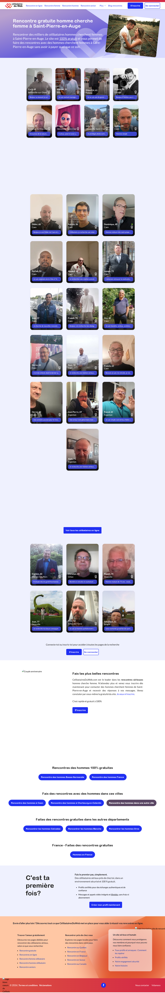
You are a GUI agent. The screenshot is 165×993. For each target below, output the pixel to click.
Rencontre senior (88, 5)
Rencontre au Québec (76, 947)
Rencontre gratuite (27, 950)
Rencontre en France (76, 951)
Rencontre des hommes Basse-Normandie (62, 777)
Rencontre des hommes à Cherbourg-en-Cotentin (76, 803)
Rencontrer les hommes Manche (84, 829)
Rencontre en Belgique (77, 955)
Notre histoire (121, 965)
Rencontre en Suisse (76, 960)
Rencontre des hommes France (108, 777)
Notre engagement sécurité (127, 961)
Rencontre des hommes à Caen (27, 803)
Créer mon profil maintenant (105, 905)
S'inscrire (135, 5)
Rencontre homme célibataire (32, 963)
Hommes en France (82, 854)
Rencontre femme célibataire (32, 959)
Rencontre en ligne (34, 5)
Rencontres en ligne (28, 954)
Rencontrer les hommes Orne (124, 829)
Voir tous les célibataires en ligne (82, 530)
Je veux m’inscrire (125, 694)
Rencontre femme (52, 5)
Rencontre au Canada (76, 964)
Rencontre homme (70, 5)
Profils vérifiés (121, 957)
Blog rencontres (115, 5)
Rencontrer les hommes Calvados (43, 829)
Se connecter (152, 5)
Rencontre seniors (27, 967)
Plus (102, 5)
